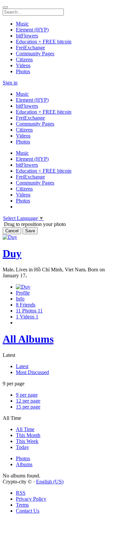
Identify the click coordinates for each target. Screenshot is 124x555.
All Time (25, 429)
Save (30, 230)
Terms (22, 505)
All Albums (28, 339)
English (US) (49, 481)
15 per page (28, 407)
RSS (20, 493)
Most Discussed (32, 372)
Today (22, 447)
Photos (23, 458)
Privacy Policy (31, 499)
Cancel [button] (12, 230)
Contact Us (27, 511)
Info (20, 299)
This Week (27, 441)
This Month (28, 435)
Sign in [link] (10, 82)
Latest (22, 366)
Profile (23, 293)
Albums (24, 464)
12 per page (28, 401)
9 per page (27, 395)
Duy (12, 253)
